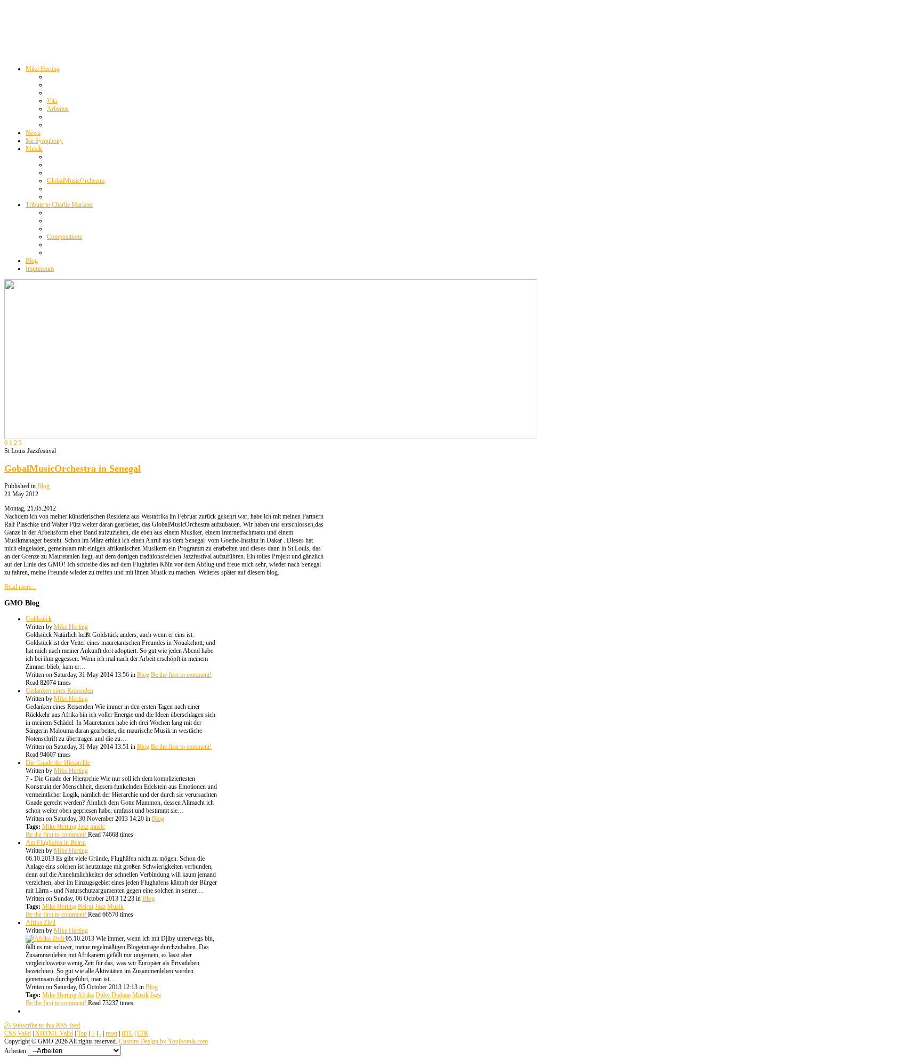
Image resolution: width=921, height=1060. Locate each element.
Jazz (83, 826)
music (97, 826)
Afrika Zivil (40, 922)
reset (111, 1033)
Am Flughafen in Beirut (56, 842)
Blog (43, 486)
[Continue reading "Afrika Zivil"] (46, 938)
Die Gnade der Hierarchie (58, 762)
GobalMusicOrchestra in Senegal (72, 468)
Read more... (20, 586)
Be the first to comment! (181, 674)
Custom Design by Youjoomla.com (163, 1041)
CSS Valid (17, 1033)
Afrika (85, 995)
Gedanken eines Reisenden (59, 690)
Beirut (85, 906)
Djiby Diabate (113, 995)
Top (82, 1033)
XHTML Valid (54, 1033)
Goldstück (39, 618)
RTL (127, 1033)
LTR (142, 1033)
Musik (115, 906)
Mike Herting (71, 626)
